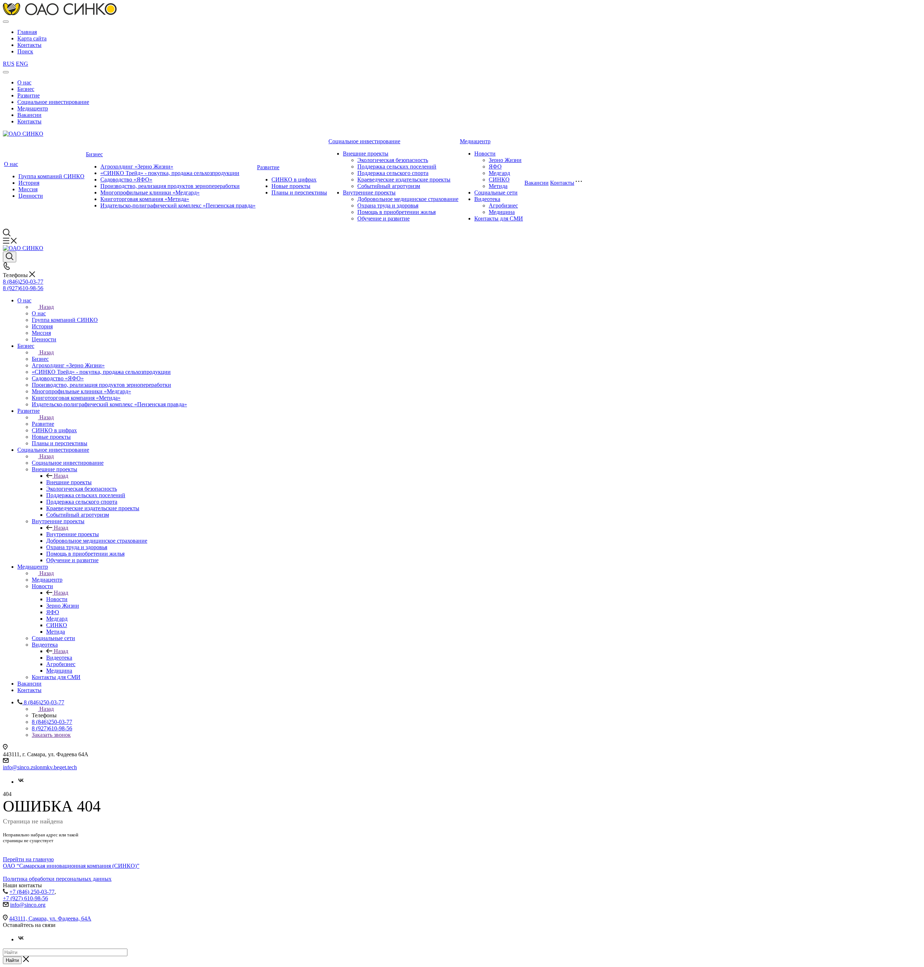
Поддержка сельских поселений (396, 166)
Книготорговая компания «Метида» (144, 199)
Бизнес (25, 89)
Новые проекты (290, 186)
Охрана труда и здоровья (387, 205)
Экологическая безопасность (392, 160)
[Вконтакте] (21, 782)
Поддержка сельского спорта (392, 173)
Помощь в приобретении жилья (396, 212)
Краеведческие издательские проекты (403, 179)
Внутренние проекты (369, 192)
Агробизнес (503, 205)
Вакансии (29, 115)
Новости (485, 153)
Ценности (30, 196)
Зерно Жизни (505, 160)
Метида (498, 186)
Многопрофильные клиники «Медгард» (150, 192)
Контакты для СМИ (498, 218)
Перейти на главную (28, 859)
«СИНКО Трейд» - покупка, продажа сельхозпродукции (169, 173)
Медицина (502, 212)
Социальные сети (496, 192)
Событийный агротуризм (388, 186)
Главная (27, 32)
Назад (46, 307)
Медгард (499, 173)
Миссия (28, 189)
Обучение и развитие (383, 218)
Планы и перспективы (299, 192)
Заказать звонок (51, 735)
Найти (12, 960)
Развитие (28, 95)
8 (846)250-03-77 (23, 282)
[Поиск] (9, 256)
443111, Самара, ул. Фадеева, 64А (50, 918)
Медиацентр (32, 108)
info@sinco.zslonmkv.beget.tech (40, 767)
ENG (22, 64)
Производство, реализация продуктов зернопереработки (170, 186)
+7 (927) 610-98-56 (25, 898)
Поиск (25, 51)
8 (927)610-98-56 (23, 288)
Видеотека (487, 199)
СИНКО (499, 179)
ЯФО (495, 166)
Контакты (29, 45)
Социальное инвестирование (53, 102)
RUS (8, 64)
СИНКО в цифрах (294, 179)
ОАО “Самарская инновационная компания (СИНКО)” (71, 866)
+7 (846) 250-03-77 (32, 892)
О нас (24, 82)
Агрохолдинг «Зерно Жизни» (136, 166)
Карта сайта (32, 38)
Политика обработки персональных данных (57, 879)
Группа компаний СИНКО (51, 176)
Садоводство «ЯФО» (126, 179)
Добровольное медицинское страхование (407, 199)
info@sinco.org (27, 905)
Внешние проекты (365, 153)
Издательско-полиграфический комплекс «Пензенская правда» (178, 205)
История (28, 183)
